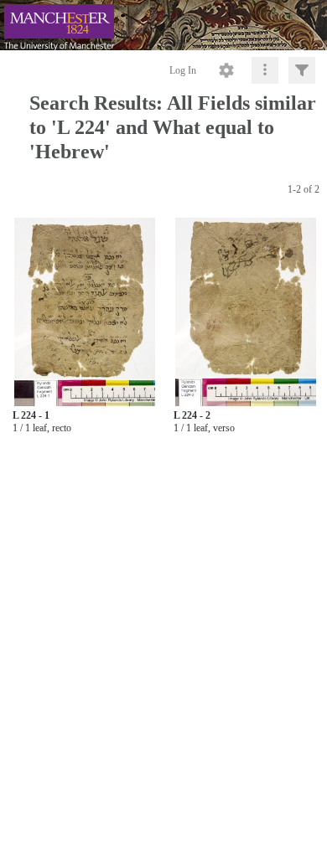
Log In (182, 70)
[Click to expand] (301, 70)
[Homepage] (163, 25)
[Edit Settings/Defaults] (226, 70)
